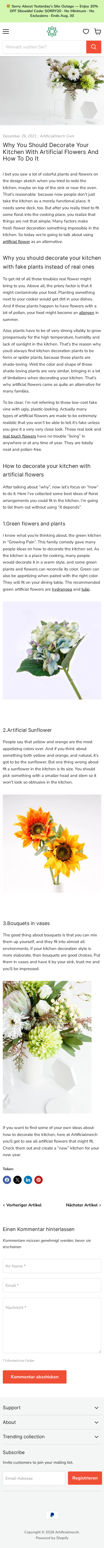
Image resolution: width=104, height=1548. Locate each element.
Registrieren (85, 1478)
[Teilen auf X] (17, 1180)
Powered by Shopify (52, 1538)
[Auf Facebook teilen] (7, 1180)
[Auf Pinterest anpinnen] (38, 1180)
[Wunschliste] (86, 31)
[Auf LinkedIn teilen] (28, 1180)
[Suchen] (93, 47)
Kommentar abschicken (35, 1377)
